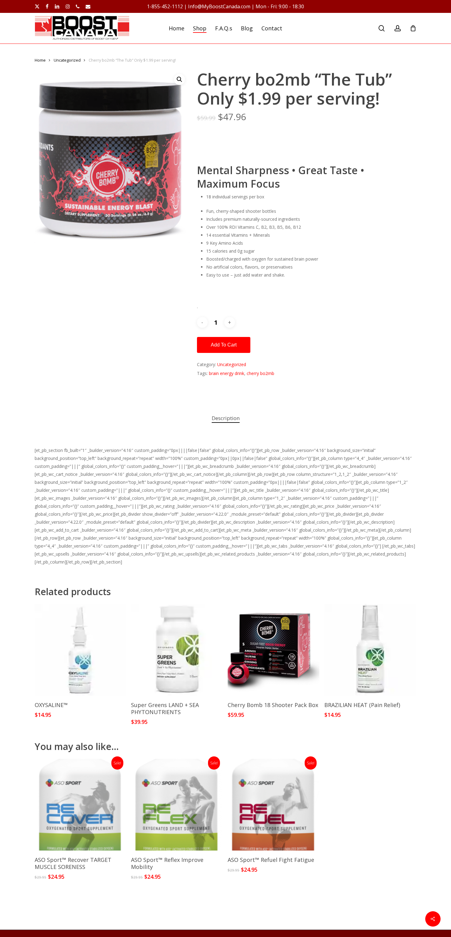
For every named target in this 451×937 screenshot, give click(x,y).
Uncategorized (67, 60)
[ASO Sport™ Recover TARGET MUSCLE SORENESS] (80, 805)
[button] (179, 79)
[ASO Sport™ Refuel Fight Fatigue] (273, 805)
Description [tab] (226, 418)
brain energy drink (226, 373)
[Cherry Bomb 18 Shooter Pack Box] (273, 650)
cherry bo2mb (260, 373)
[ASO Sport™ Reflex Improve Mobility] (177, 805)
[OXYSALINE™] (80, 650)
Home (40, 60)
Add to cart (224, 344)
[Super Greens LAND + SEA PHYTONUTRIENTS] (177, 650)
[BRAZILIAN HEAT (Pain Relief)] (370, 650)
